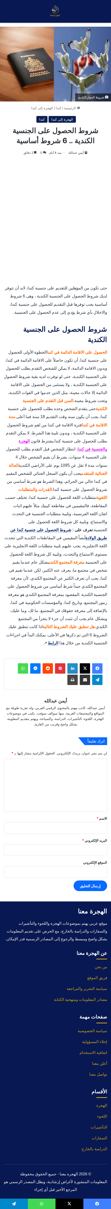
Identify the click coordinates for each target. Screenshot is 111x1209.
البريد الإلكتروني (94, 840)
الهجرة (101, 1105)
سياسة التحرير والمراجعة (87, 988)
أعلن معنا (99, 1063)
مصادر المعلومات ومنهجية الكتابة (80, 999)
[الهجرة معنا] (55, 11)
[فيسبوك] (97, 668)
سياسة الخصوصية (92, 1031)
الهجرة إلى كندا (42, 108)
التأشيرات (99, 1127)
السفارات (99, 1138)
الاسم (102, 818)
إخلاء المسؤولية (94, 1041)
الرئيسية (70, 108)
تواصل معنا (98, 1074)
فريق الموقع (97, 977)
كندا (58, 108)
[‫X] (85, 668)
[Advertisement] (55, 220)
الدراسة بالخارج (94, 1149)
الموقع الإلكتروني (95, 862)
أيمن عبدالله (76, 153)
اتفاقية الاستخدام (93, 1052)
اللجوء (102, 1116)
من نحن (101, 967)
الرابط (51, 643)
